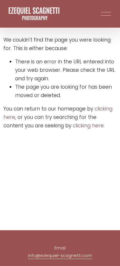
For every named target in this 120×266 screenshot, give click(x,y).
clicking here (88, 125)
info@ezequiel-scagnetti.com (60, 255)
